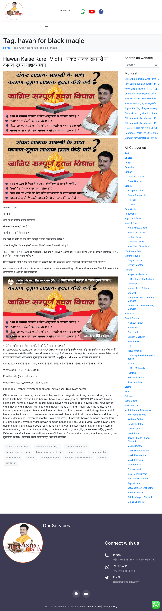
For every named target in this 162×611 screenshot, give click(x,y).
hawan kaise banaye (76, 446)
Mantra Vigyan (132, 255)
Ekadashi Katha (135, 424)
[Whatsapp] (82, 11)
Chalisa (128, 157)
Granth (128, 185)
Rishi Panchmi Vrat (137, 474)
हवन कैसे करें (11, 463)
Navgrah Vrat (134, 464)
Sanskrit (134, 204)
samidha (102, 457)
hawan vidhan (13, 457)
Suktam (129, 396)
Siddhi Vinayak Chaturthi (140, 497)
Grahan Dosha (135, 237)
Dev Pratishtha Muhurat (142, 279)
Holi (129, 346)
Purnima (132, 372)
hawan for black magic (47, 446)
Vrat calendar (132, 405)
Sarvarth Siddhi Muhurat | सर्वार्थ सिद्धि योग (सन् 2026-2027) (142, 78)
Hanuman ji (130, 213)
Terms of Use (94, 606)
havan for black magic (17, 446)
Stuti (127, 391)
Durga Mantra (135, 260)
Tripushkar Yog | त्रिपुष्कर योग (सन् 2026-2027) (142, 108)
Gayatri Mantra (135, 265)
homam (30, 457)
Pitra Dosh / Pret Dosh (139, 246)
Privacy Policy (110, 606)
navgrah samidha (50, 457)
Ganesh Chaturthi (136, 336)
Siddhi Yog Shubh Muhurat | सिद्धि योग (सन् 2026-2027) (142, 118)
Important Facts (133, 218)
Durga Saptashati (137, 195)
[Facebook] (100, 11)
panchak (132, 293)
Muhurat (129, 269)
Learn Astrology (133, 251)
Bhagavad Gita (135, 190)
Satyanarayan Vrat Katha (140, 487)
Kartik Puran (134, 433)
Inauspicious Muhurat (139, 288)
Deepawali (133, 332)
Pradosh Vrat (134, 469)
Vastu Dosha (131, 400)
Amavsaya (133, 327)
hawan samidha (98, 452)
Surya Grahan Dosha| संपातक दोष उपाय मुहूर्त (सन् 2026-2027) (142, 98)
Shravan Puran (135, 492)
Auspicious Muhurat (138, 274)
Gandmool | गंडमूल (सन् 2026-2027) (142, 133)
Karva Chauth (135, 350)
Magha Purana (135, 445)
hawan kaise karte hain (18, 452)
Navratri (132, 363)
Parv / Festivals (132, 318)
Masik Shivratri (135, 460)
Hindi (133, 199)
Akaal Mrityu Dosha (137, 227)
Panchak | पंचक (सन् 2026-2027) (141, 128)
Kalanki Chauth (135, 428)
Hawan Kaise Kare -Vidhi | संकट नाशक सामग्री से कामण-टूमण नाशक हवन (55, 62)
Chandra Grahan (136, 176)
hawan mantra (76, 452)
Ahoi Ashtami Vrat (137, 414)
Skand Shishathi (136, 501)
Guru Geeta (130, 209)
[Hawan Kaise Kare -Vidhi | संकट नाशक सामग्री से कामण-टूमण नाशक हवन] (60, 102)
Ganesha (129, 167)
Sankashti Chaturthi (138, 478)
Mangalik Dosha (136, 241)
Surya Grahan (135, 181)
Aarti (127, 153)
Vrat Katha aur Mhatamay (138, 410)
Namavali (129, 313)
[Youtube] (91, 11)
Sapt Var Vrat (134, 483)
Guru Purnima (134, 341)
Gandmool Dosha (136, 232)
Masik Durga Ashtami (138, 450)
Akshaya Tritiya (135, 323)
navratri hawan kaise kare (78, 457)
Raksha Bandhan (136, 377)
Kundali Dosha (132, 223)
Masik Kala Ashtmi (137, 455)
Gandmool (133, 283)
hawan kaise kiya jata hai (49, 452)
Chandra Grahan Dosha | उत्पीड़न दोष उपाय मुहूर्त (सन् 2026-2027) (142, 93)
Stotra (128, 386)
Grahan (128, 171)
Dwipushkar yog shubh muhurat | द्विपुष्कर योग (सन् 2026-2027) (142, 113)
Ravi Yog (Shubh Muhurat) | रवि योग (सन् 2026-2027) (142, 83)
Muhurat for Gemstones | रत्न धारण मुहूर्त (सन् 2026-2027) (142, 137)
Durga (128, 162)
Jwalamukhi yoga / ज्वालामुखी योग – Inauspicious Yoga (142, 103)
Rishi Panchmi (135, 382)
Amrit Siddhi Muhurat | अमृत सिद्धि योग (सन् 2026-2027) (142, 88)
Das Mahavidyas (138, 368)
